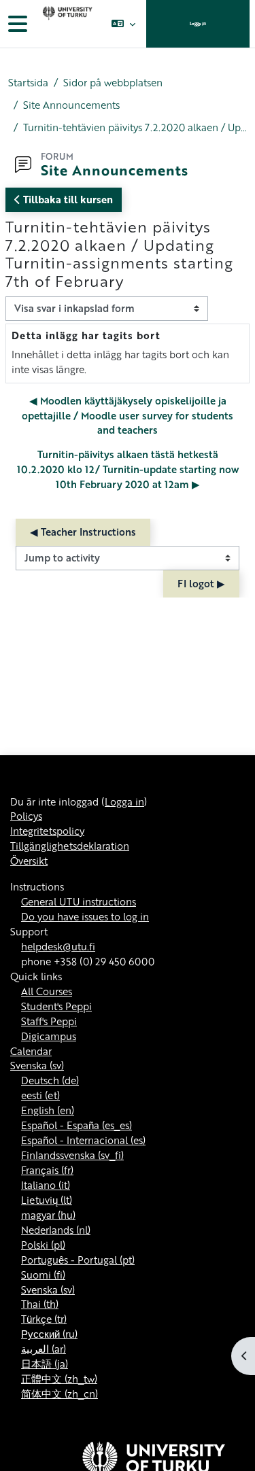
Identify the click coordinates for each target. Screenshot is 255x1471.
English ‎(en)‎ (47, 1110)
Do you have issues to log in (85, 916)
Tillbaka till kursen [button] (66, 199)
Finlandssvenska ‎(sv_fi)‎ (72, 1154)
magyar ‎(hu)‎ (48, 1214)
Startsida (28, 82)
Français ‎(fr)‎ (47, 1169)
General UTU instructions (78, 901)
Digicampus (48, 1035)
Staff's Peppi (49, 1021)
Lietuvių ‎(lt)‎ (46, 1199)
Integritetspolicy (47, 830)
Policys (26, 815)
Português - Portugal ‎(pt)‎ (78, 1259)
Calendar (31, 1050)
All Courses (46, 991)
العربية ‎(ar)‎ (43, 1348)
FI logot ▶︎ (201, 583)
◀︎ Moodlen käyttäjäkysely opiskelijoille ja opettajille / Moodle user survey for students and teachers (127, 415)
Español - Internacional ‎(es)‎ (83, 1139)
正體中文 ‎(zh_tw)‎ (59, 1378)
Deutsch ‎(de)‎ (50, 1080)
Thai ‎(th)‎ (39, 1303)
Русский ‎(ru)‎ (49, 1333)
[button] (123, 24)
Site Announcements (71, 105)
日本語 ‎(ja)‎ (44, 1363)
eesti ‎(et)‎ (40, 1095)
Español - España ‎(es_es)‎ (76, 1125)
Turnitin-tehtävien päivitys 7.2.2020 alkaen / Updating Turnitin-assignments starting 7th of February (135, 127)
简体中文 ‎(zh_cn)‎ (59, 1393)
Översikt (29, 860)
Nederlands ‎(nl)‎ (55, 1229)
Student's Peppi (56, 1006)
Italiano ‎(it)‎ (45, 1184)
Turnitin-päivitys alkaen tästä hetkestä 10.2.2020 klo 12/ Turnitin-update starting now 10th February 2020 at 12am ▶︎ (128, 469)
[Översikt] (66, 24)
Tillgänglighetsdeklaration (69, 845)
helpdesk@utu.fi (58, 946)
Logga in (198, 23)
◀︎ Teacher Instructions (83, 531)
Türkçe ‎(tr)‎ (44, 1318)
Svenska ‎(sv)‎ (37, 1065)
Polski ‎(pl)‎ (43, 1244)
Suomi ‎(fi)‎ (43, 1274)
